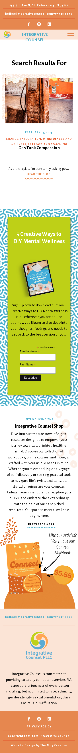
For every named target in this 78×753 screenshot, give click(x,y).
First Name (28, 364)
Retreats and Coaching (47, 144)
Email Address (30, 351)
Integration (30, 138)
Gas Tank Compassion (39, 147)
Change (12, 138)
